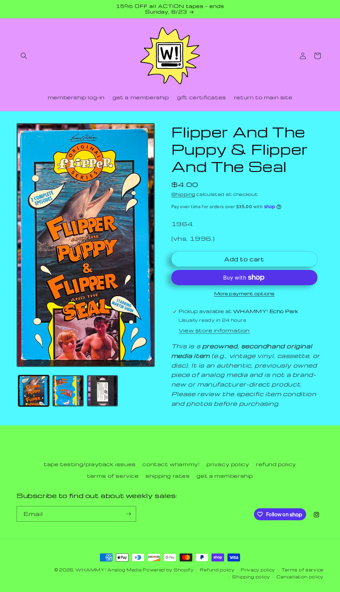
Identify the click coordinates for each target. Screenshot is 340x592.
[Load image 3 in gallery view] (102, 390)
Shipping (183, 194)
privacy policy (228, 464)
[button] (24, 55)
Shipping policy (251, 576)
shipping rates (167, 475)
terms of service (113, 475)
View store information (214, 330)
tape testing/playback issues (90, 464)
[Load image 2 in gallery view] (67, 390)
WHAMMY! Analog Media (108, 569)
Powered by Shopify (168, 569)
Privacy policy (258, 569)
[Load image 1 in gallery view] (33, 390)
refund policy (276, 464)
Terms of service (302, 569)
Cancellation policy (300, 576)
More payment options (244, 293)
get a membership (225, 475)
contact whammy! (171, 464)
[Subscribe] (128, 514)
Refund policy (217, 569)
